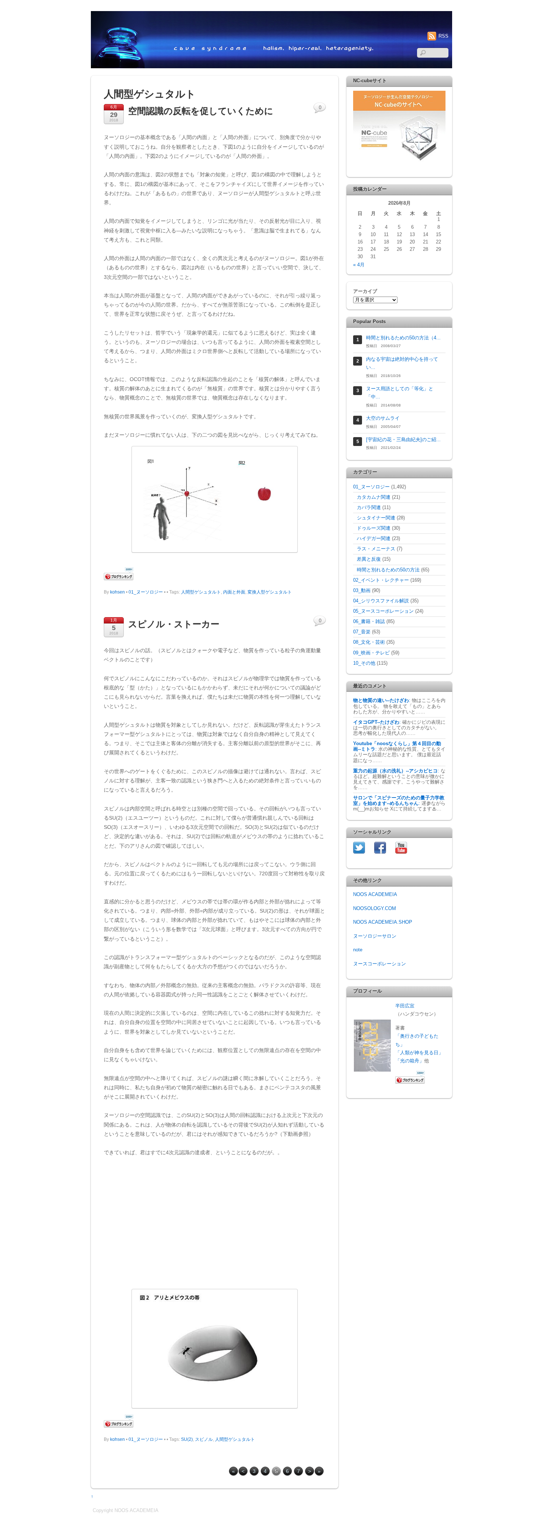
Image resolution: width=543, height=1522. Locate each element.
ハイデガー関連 (373, 538)
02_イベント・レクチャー (381, 580)
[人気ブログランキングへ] (118, 1426)
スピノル (204, 1439)
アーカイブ (365, 291)
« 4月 (359, 264)
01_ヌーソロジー (146, 592)
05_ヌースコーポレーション (383, 611)
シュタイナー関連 (376, 517)
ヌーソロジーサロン (374, 936)
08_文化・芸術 (369, 642)
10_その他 (364, 663)
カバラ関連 (369, 507)
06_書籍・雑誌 (369, 621)
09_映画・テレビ (371, 653)
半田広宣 (404, 1006)
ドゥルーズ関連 (373, 528)
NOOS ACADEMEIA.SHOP (382, 922)
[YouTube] (401, 847)
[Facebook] (380, 847)
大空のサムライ (383, 418)
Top (525, 1504)
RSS (443, 36)
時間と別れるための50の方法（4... (403, 337)
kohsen (117, 592)
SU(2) (187, 1439)
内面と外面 (234, 592)
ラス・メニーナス (376, 548)
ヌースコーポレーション (379, 963)
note (357, 949)
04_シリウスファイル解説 (381, 600)
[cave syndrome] (271, 65)
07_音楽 (361, 631)
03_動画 (361, 590)
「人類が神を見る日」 (419, 1052)
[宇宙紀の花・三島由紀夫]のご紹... (403, 439)
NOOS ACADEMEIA (375, 894)
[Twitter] (359, 847)
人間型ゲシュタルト (201, 592)
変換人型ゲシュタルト (269, 592)
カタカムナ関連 (373, 497)
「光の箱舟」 (409, 1060)
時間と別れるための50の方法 (388, 570)
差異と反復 (369, 559)
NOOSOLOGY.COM (374, 908)
